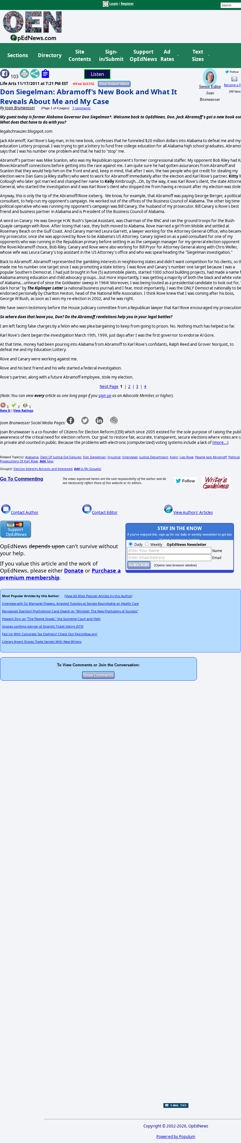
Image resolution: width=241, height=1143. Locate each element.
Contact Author (25, 512)
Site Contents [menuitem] (79, 55)
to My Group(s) (87, 469)
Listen (97, 74)
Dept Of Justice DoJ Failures (60, 457)
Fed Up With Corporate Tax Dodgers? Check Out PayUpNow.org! (49, 634)
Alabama (32, 457)
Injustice (114, 457)
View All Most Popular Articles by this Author (98, 596)
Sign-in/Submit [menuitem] (110, 55)
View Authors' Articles (193, 512)
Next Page (109, 386)
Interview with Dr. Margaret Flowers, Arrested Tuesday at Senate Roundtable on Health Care (70, 604)
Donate (73, 570)
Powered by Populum (175, 1136)
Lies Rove (186, 457)
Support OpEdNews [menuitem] (141, 55)
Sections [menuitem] (17, 55)
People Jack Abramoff (211, 457)
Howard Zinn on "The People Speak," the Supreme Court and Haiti (51, 619)
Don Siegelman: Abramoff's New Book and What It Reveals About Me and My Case (88, 96)
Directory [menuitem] (49, 55)
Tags (46, 461)
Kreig (174, 457)
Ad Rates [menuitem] (167, 55)
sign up (104, 395)
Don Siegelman (94, 457)
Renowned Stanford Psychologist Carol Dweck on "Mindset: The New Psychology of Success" (70, 611)
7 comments (81, 108)
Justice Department (153, 457)
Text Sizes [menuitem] (198, 55)
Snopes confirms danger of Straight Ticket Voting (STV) (42, 626)
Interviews (130, 457)
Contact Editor (105, 512)
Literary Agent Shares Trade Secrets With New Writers (41, 642)
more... (220, 442)
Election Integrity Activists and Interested (43, 469)
